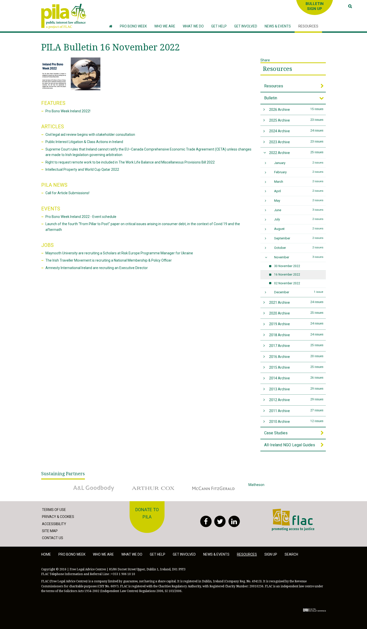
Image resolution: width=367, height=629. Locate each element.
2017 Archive (296, 345)
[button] (165, 26)
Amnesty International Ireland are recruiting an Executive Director (96, 268)
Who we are (103, 554)
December (299, 292)
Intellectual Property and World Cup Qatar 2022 (82, 169)
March (299, 181)
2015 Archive (296, 367)
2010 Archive (296, 421)
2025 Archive (296, 120)
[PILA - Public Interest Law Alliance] (63, 16)
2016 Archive (296, 356)
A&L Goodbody (80, 485)
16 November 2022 (287, 274)
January (299, 163)
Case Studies (276, 433)
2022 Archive (296, 153)
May (299, 200)
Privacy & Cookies (58, 517)
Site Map (50, 531)
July (299, 219)
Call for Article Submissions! (67, 193)
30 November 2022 (287, 266)
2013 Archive (296, 389)
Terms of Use (54, 510)
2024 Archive (296, 131)
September (299, 238)
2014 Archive (296, 378)
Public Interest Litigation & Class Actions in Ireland (84, 142)
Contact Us (52, 538)
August (299, 229)
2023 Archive (296, 142)
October (299, 248)
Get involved (184, 554)
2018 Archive (296, 335)
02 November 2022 (287, 283)
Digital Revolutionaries (314, 610)
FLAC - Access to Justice (291, 511)
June (299, 210)
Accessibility (54, 524)
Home (46, 554)
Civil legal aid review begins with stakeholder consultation (90, 135)
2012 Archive (296, 400)
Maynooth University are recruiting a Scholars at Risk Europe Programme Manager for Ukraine (119, 253)
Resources (277, 68)
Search (291, 554)
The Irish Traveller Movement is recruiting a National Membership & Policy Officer (108, 260)
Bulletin (270, 98)
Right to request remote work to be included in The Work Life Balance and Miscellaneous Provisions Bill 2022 (130, 162)
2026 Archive (296, 109)
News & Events (216, 554)
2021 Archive (296, 302)
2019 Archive (296, 324)
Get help (157, 554)
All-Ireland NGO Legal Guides (289, 445)
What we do (131, 554)
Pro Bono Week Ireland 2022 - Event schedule (80, 217)
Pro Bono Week (71, 554)
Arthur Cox (137, 485)
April (299, 191)
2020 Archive (296, 313)
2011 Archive (296, 411)
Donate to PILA (147, 513)
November (299, 257)
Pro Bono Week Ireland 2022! (67, 111)
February (299, 172)
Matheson (256, 485)
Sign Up (270, 554)
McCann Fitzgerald (203, 485)
